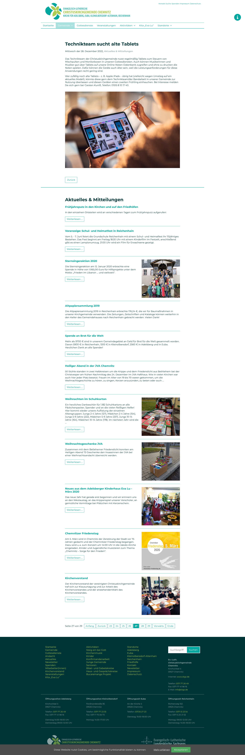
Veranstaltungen (106, 25)
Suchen (193, 649)
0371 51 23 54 (182, 712)
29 (149, 626)
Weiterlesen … (75, 220)
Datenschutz (195, 4)
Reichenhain (134, 659)
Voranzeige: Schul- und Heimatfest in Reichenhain (99, 230)
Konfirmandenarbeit (97, 659)
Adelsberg (133, 650)
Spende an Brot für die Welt (84, 335)
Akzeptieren (181, 749)
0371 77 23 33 (100, 712)
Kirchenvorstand (76, 578)
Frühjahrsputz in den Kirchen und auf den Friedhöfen (101, 206)
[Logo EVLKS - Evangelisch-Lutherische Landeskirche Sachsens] (163, 742)
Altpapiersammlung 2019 (82, 305)
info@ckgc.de (181, 690)
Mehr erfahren (162, 749)
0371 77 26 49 (182, 683)
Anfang (90, 626)
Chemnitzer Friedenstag (81, 533)
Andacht (50, 656)
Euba (130, 653)
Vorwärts (159, 626)
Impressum (184, 4)
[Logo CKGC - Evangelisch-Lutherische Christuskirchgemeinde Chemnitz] (81, 742)
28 (142, 626)
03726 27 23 (140, 712)
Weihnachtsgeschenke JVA (84, 443)
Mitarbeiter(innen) (55, 668)
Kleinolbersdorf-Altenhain (142, 656)
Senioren (91, 665)
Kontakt (162, 4)
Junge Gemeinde (96, 662)
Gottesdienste (85, 25)
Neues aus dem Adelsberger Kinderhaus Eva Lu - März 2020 (98, 490)
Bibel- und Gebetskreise (100, 668)
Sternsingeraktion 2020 (81, 261)
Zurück (71, 179)
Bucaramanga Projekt (98, 674)
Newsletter (51, 662)
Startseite (48, 25)
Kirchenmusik (94, 653)
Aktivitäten (126, 25)
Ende (170, 626)
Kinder (90, 656)
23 (110, 626)
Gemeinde (64, 25)
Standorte (163, 25)
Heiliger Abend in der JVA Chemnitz (89, 365)
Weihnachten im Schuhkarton (85, 399)
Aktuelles (50, 659)
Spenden (175, 4)
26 (129, 626)
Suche (168, 4)
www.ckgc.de (183, 677)
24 (117, 626)
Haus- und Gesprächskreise (102, 671)
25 (123, 626)
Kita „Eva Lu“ (146, 25)
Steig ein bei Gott (96, 650)
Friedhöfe (132, 662)
